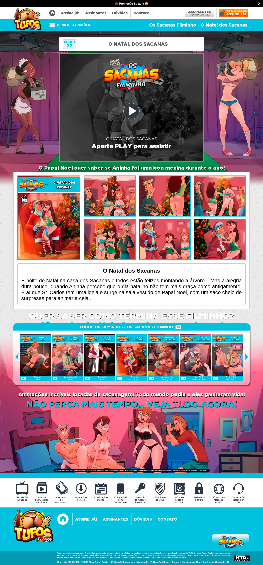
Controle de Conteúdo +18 (216, 562)
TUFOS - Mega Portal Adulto (29, 19)
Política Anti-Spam (159, 562)
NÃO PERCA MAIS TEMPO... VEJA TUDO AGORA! (131, 404)
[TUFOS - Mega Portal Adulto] (33, 526)
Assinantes (95, 13)
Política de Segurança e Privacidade (129, 562)
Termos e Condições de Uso (186, 562)
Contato (141, 13)
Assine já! (70, 13)
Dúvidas (120, 13)
